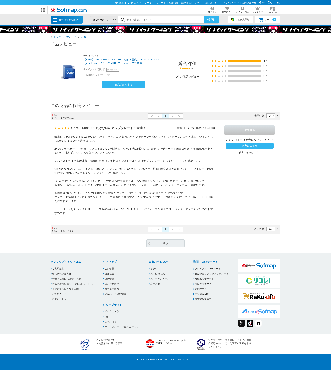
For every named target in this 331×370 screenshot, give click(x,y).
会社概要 (109, 273)
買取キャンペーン (160, 278)
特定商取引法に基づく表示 (66, 278)
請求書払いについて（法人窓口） (199, 2)
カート (269, 19)
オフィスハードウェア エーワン (122, 326)
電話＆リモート (203, 283)
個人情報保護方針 (61, 273)
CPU (83, 37)
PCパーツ (71, 37)
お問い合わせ (249, 2)
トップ (57, 37)
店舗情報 (174, 2)
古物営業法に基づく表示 (65, 289)
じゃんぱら (110, 321)
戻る (165, 243)
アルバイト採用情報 (115, 293)
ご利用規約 (58, 268)
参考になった (249, 145)
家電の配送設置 (203, 299)
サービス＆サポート (155, 2)
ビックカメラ (112, 311)
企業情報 (109, 278)
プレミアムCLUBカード (208, 268)
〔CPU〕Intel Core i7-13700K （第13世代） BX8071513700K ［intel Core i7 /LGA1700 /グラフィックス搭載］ (122, 61)
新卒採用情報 (112, 289)
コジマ (108, 316)
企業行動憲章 (112, 283)
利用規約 (119, 2)
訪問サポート (202, 289)
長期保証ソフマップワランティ (211, 273)
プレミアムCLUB (229, 2)
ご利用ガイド (134, 2)
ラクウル (155, 268)
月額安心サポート (204, 278)
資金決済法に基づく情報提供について (72, 283)
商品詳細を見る (124, 84)
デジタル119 (202, 293)
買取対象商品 (157, 273)
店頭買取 (155, 283)
